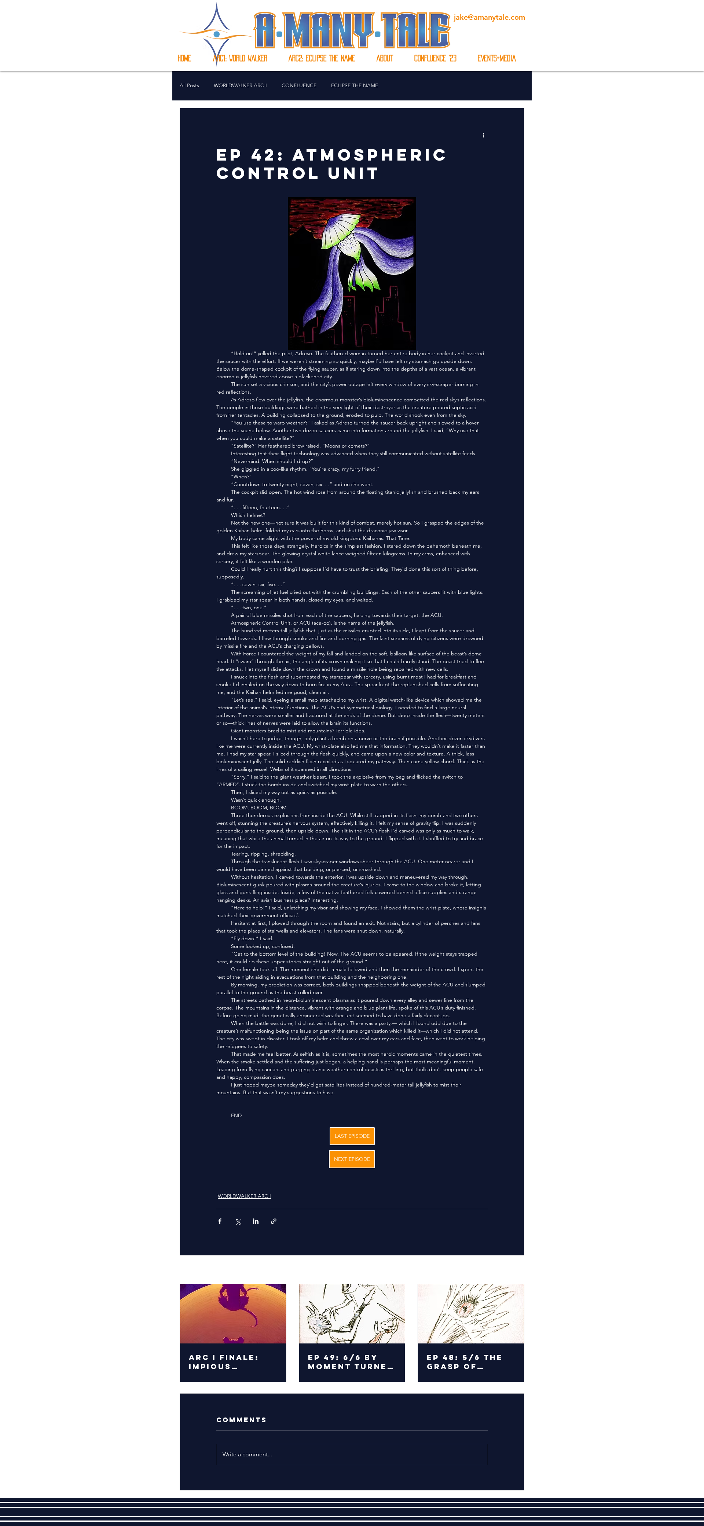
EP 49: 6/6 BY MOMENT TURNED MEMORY (351, 1362)
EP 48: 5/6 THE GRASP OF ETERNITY (465, 1362)
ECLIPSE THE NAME (354, 85)
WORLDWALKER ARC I (240, 85)
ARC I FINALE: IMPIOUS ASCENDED (224, 1362)
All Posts (189, 85)
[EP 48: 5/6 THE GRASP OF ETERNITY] (471, 1313)
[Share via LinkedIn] (255, 1221)
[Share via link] (273, 1221)
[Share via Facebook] (219, 1221)
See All (516, 1270)
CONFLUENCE (299, 85)
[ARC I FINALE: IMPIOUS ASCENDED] (233, 1313)
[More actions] (483, 134)
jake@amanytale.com (489, 17)
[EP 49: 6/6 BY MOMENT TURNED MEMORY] (352, 1313)
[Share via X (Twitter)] (237, 1221)
